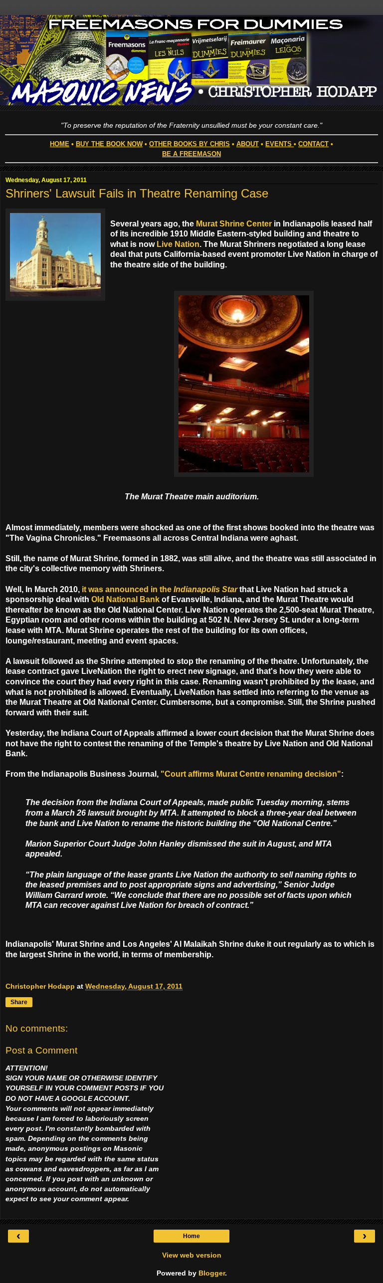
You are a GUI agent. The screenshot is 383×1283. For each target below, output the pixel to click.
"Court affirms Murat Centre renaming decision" (251, 774)
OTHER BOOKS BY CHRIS (189, 144)
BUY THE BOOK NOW (109, 144)
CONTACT (313, 144)
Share (18, 1002)
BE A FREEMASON (191, 154)
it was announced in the (159, 589)
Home (191, 1236)
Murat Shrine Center (234, 223)
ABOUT (247, 144)
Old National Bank (125, 599)
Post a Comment (41, 1050)
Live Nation (178, 244)
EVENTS (278, 144)
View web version (191, 1255)
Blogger (211, 1273)
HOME (59, 144)
